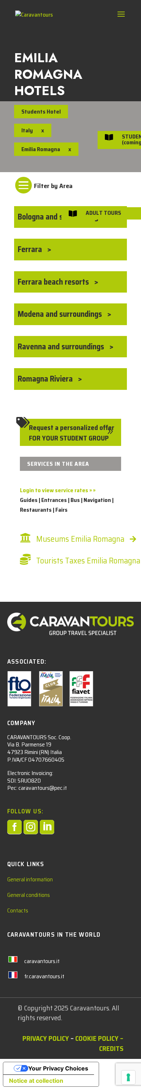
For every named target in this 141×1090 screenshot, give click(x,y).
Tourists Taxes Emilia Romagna (88, 560)
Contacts (17, 910)
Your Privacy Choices (58, 1068)
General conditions (28, 894)
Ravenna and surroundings (62, 346)
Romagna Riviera (46, 378)
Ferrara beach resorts (54, 282)
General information (30, 879)
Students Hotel (41, 111)
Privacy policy (45, 1038)
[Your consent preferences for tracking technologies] (128, 1077)
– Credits (111, 1043)
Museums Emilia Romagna (80, 539)
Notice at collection (36, 1080)
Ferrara (31, 249)
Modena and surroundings (61, 314)
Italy (27, 130)
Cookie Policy (97, 1038)
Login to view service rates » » (57, 490)
